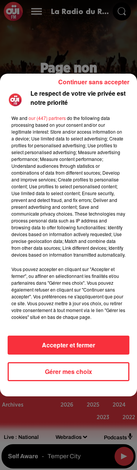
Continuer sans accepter (93, 81)
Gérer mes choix (68, 371)
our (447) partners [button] (47, 118)
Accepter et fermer (68, 345)
